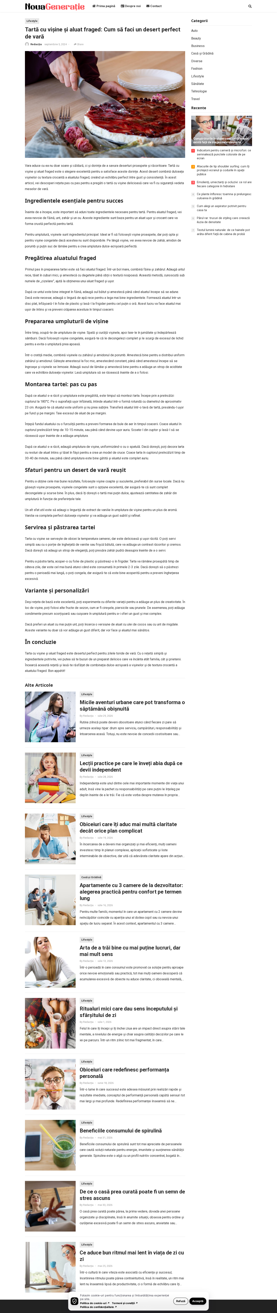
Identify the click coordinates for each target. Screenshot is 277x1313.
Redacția (36, 44)
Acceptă (197, 1301)
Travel (195, 99)
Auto (194, 31)
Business (198, 46)
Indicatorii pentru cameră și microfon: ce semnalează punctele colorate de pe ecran (224, 154)
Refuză (180, 1301)
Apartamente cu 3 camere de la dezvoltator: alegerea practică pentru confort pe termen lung (131, 891)
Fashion (196, 69)
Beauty (196, 38)
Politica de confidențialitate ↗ (98, 1306)
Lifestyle (32, 20)
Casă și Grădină (91, 877)
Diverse (196, 61)
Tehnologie (199, 91)
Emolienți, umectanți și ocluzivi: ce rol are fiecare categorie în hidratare (224, 184)
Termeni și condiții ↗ (125, 1302)
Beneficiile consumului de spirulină (121, 1131)
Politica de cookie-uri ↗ (95, 1302)
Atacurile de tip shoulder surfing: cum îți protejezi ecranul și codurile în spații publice (223, 170)
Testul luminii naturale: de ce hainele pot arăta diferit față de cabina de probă (223, 232)
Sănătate (197, 84)
